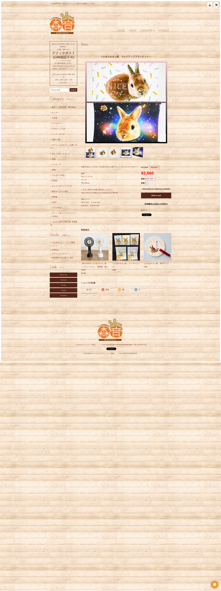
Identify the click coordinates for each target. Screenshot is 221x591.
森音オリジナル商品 (60, 191)
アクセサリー (57, 123)
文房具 (54, 118)
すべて (89, 290)
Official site (63, 275)
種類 (143, 179)
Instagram (63, 295)
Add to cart (156, 195)
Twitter (63, 285)
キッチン (55, 112)
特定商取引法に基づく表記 (62, 258)
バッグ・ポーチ (58, 134)
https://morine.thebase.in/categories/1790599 (99, 193)
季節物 (54, 197)
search (73, 90)
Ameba (63, 290)
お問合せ (55, 250)
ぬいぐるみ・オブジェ (61, 154)
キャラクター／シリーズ (62, 186)
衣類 (54, 159)
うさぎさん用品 (58, 175)
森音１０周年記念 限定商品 (63, 107)
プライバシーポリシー (61, 254)
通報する (144, 210)
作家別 (54, 181)
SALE (54, 202)
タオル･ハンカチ (58, 129)
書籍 (54, 170)
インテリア (56, 164)
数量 (143, 183)
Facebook (63, 280)
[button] (147, 30)
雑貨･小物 (56, 140)
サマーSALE (57, 208)
